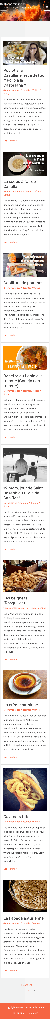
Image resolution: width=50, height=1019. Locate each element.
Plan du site (18, 1013)
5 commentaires (11, 709)
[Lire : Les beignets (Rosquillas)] (25, 576)
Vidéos (35, 90)
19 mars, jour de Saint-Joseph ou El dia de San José (24, 493)
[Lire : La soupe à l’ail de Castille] (25, 163)
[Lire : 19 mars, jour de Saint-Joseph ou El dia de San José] (25, 465)
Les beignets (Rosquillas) (15, 600)
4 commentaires (11, 90)
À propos (33, 1013)
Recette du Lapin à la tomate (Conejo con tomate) (23, 381)
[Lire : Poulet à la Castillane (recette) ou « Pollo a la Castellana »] (25, 52)
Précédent (25, 984)
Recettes (26, 90)
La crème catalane (20, 704)
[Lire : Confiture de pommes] (25, 264)
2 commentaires (11, 191)
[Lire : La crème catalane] (25, 684)
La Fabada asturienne (23, 918)
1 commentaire (11, 608)
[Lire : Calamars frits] (25, 789)
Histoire (34, 503)
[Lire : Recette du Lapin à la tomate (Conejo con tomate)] (25, 357)
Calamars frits (16, 816)
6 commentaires (11, 390)
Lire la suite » (10, 140)
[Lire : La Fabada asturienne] (25, 895)
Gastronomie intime (13, 4)
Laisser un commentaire (15, 503)
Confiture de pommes (23, 282)
